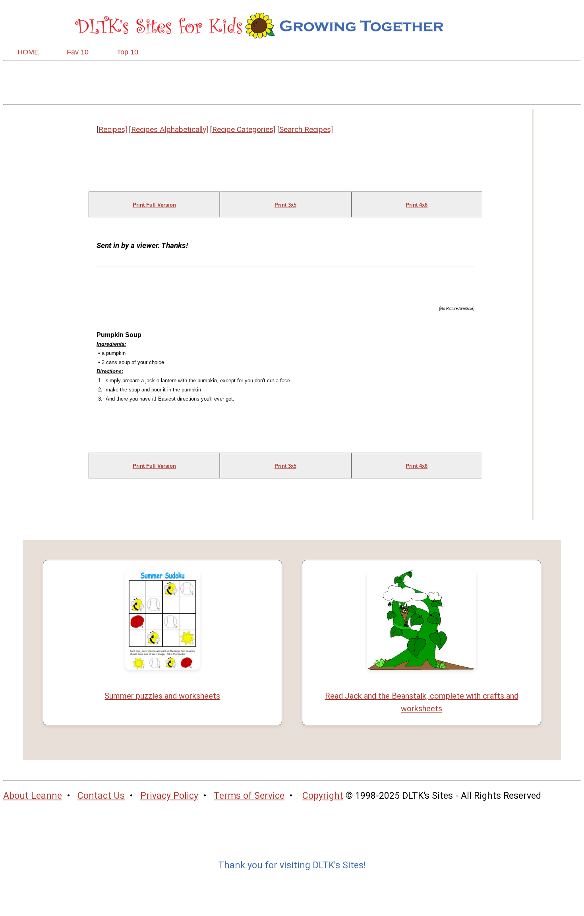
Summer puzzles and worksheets (162, 696)
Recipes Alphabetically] (169, 129)
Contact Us (101, 795)
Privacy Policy (169, 795)
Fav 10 (78, 52)
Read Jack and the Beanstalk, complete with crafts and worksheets (421, 702)
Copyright (322, 795)
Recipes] (113, 129)
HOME (28, 52)
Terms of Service (249, 795)
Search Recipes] (306, 129)
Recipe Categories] (243, 129)
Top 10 (127, 52)
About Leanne (32, 795)
